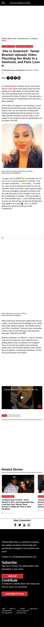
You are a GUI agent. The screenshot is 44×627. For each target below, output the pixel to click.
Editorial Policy (21, 613)
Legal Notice (33, 608)
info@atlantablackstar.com (24, 557)
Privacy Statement (23, 611)
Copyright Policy (7, 611)
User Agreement (7, 613)
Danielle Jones (9, 70)
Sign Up (12, 576)
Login (3, 608)
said (30, 204)
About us (12, 608)
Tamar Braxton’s (10, 86)
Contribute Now (14, 594)
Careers (22, 608)
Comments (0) (9, 73)
